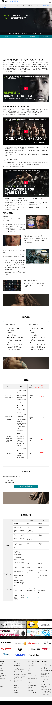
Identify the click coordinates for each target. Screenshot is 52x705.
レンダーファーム (45, 694)
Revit (1, 676)
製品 (17, 5)
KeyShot (29, 668)
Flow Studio (2, 678)
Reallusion (30, 5)
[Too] (4, 1)
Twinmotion (30, 671)
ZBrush (15, 690)
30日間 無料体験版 (26, 486)
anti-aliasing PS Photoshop (19, 676)
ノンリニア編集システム (46, 692)
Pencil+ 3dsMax (17, 663)
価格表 (19, 36)
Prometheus (44, 678)
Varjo (42, 681)
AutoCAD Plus (3, 675)
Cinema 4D (16, 689)
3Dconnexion (44, 686)
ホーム (5, 5)
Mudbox (1, 670)
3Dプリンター (44, 688)
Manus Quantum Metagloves (45, 674)
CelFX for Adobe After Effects (18, 681)
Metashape (30, 687)
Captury (43, 667)
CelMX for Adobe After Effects (18, 678)
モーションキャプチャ (46, 691)
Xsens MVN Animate (45, 684)
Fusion (1, 673)
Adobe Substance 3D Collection (32, 679)
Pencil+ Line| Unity (18, 671)
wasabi (29, 695)
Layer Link (30, 684)
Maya (1, 665)
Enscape (29, 673)
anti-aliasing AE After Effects (20, 674)
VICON (42, 683)
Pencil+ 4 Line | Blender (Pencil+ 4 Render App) (19, 669)
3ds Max (2, 663)
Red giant (16, 692)
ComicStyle (16, 682)
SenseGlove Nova (45, 679)
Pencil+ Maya (17, 665)
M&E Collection (3, 667)
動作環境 (6, 36)
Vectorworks (30, 690)
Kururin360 (30, 682)
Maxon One (16, 687)
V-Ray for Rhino (31, 667)
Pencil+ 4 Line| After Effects (20, 667)
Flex (1, 681)
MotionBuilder (3, 668)
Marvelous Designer (32, 685)
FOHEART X (44, 668)
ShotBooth (16, 672)
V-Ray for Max (31, 663)
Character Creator (4, 687)
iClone (1, 686)
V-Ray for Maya (31, 665)
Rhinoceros (30, 688)
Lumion (29, 670)
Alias (1, 671)
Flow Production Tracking (5, 680)
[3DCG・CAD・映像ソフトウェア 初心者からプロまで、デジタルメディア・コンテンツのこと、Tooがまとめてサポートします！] (14, 1)
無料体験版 (32, 36)
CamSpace (30, 680)
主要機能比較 (45, 36)
